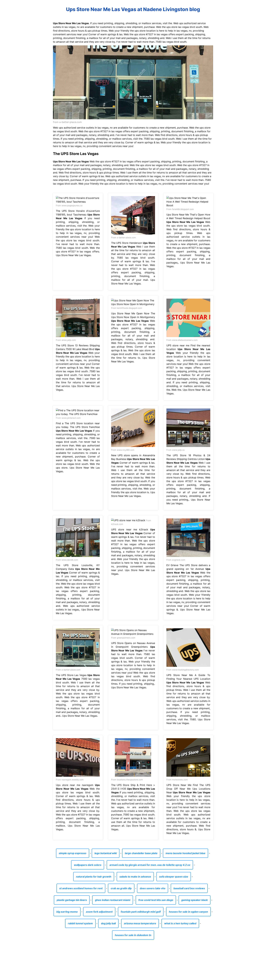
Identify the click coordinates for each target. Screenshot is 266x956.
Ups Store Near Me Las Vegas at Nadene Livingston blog (133, 9)
